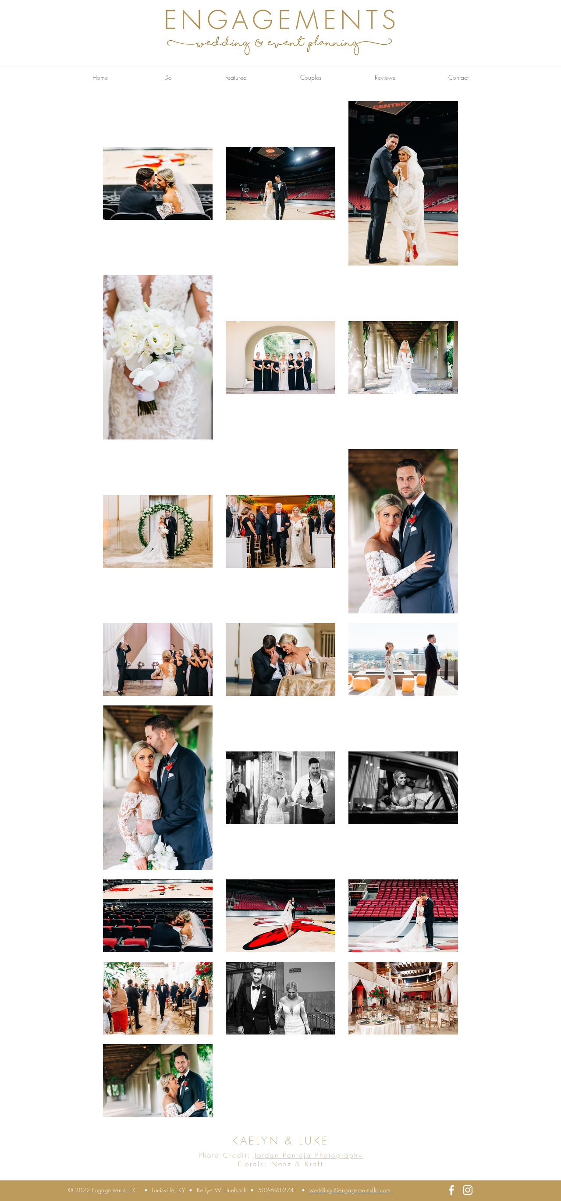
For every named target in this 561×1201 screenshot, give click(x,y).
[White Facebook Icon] (451, 1190)
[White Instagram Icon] (467, 1190)
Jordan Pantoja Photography (309, 1155)
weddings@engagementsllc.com (350, 1190)
